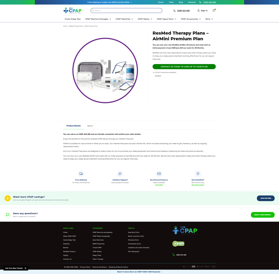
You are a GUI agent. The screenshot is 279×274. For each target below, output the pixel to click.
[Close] (25, 268)
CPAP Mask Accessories (101, 236)
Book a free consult (262, 215)
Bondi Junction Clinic (136, 236)
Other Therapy (98, 259)
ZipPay (65, 255)
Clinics (161, 2)
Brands (65, 247)
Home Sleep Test (69, 240)
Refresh (158, 76)
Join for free (265, 198)
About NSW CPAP (69, 236)
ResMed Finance (69, 251)
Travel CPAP (97, 247)
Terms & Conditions (99, 267)
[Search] (93, 10)
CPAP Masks (97, 251)
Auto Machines (98, 240)
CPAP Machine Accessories (102, 232)
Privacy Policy (85, 267)
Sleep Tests (97, 255)
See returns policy (198, 185)
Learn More (159, 185)
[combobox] (126, 10)
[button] (139, 272)
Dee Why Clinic (133, 232)
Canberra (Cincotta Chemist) (138, 247)
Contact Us (67, 259)
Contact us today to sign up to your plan (184, 66)
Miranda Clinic (133, 240)
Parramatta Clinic (134, 244)
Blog (181, 2)
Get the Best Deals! (14, 268)
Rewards (192, 2)
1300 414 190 (209, 2)
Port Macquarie (133, 251)
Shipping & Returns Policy (118, 267)
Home (65, 26)
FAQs (171, 2)
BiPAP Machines (98, 244)
